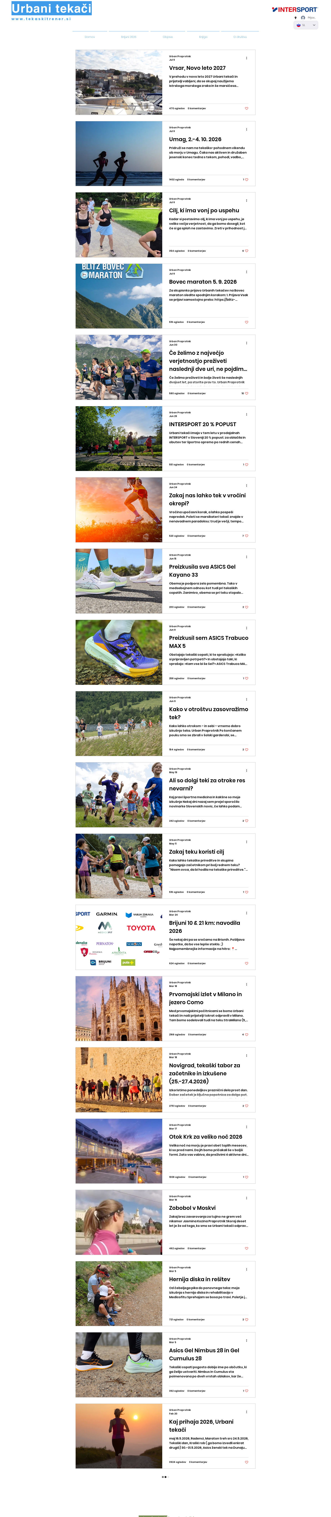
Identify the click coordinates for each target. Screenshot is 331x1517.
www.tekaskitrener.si (41, 18)
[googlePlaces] (295, 18)
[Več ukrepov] (248, 58)
